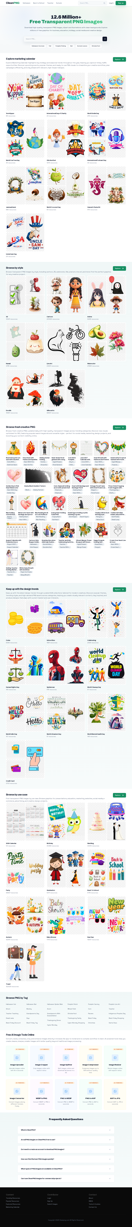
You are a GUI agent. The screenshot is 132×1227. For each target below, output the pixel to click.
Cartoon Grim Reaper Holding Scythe (34, 542)
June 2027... (85, 462)
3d (7, 317)
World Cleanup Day (94, 687)
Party (8, 890)
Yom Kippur (10, 113)
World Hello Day (11, 734)
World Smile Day (93, 113)
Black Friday (92, 1018)
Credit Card (10, 781)
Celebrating (91, 640)
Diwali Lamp (115, 519)
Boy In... (72, 462)
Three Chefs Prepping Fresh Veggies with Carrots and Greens (116, 487)
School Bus (51, 640)
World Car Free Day (12, 160)
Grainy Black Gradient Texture (35, 486)
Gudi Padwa (115, 517)
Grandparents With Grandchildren (53, 1015)
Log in (111, 3)
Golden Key (11, 493)
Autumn (59, 3)
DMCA (91, 1201)
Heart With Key (12, 490)
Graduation (51, 890)
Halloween (26, 3)
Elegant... (94, 490)
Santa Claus (113, 1023)
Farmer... (43, 462)
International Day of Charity (56, 113)
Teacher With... (65, 547)
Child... (71, 465)
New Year (90, 937)
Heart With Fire (29, 462)
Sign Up (50, 1201)
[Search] (104, 3)
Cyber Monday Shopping (76, 1023)
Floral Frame (95, 493)
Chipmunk (58, 493)
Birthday (50, 843)
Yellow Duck (100, 519)
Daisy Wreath (25, 575)
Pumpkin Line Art (114, 1004)
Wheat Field (72, 1009)
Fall (50, 46)
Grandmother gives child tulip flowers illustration (48, 542)
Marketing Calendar (12, 1207)
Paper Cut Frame (26, 572)
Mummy (29, 1009)
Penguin (97, 547)
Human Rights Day (12, 687)
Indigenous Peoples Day (117, 1013)
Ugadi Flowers (57, 462)
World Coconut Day (54, 207)
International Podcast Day (96, 160)
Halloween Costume (38, 46)
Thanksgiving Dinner (54, 1020)
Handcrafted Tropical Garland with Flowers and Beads (118, 459)
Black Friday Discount (13, 1023)
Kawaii (8, 363)
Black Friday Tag (32, 1023)
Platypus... (99, 517)
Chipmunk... (59, 490)
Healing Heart (77, 490)
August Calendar (12, 547)
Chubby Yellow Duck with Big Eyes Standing (102, 514)
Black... (27, 490)
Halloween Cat (11, 1004)
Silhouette (50, 410)
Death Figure (84, 517)
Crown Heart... (115, 547)
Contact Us (93, 1207)
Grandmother (47, 547)
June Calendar (86, 465)
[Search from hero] (105, 39)
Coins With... (11, 462)
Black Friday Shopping (116, 1018)
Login (49, 1198)
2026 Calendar (11, 843)
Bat (71, 46)
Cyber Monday (52, 1025)
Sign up (121, 3)
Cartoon (50, 317)
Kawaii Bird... (99, 544)
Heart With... (99, 462)
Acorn (49, 1009)
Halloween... (34, 544)
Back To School (93, 890)
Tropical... (115, 465)
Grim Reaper (73, 517)
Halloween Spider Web (55, 1004)
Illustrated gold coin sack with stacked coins (13, 459)
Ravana (90, 1013)
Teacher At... (11, 572)
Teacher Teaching (12, 1013)
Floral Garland (57, 465)
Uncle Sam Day (11, 254)
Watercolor (91, 363)
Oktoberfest (96, 46)
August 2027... (12, 544)
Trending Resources (13, 1198)
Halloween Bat (32, 1004)
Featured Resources (13, 1204)
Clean (12, 3)
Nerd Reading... (41, 517)
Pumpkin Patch (73, 1004)
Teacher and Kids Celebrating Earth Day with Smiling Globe (66, 542)
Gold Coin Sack (12, 465)
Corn (89, 1009)
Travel (8, 984)
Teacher (50, 3)
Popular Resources (12, 1201)
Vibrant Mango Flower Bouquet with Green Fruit (84, 542)
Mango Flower (81, 547)
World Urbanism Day (54, 734)
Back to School (38, 3)
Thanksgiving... (114, 490)
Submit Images (52, 1204)
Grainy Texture (38, 490)
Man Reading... (41, 519)
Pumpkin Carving (93, 1004)
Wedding (90, 843)
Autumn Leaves (82, 46)
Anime (89, 317)
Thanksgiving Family (74, 1018)
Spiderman (51, 687)
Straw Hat (44, 465)
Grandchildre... (47, 544)
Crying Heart (56, 517)
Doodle (8, 410)
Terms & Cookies (94, 1204)
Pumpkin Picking (61, 46)
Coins (8, 640)
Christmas (91, 1023)
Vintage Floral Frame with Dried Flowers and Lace (98, 487)
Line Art (49, 363)
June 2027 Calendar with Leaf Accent (85, 459)
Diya (28, 1018)
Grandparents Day (33, 1013)
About (91, 1198)
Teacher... (63, 544)
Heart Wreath (99, 465)
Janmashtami (11, 207)
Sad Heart (55, 519)
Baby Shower (51, 937)
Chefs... (112, 493)
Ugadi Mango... (116, 462)
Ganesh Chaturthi (93, 207)
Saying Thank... (10, 517)
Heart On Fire (28, 465)
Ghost (8, 1009)
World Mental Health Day (96, 734)
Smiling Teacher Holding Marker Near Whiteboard (12, 569)
